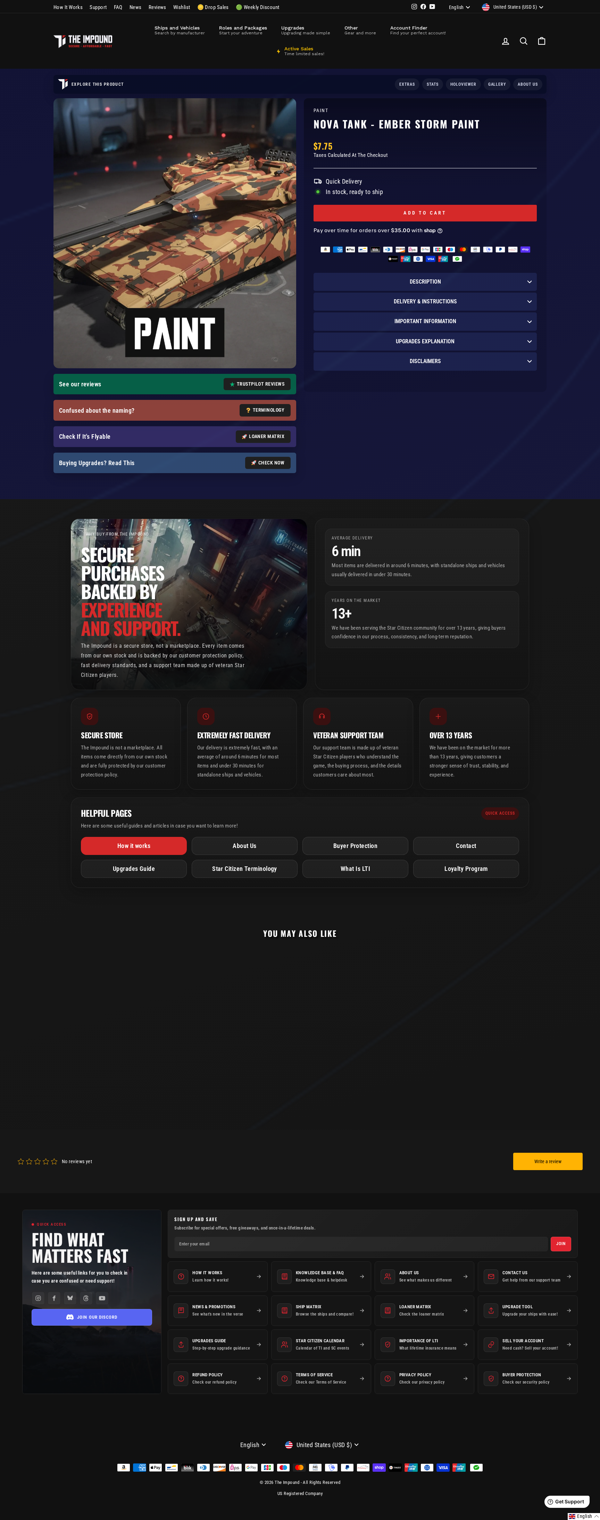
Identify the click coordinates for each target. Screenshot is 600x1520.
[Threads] (86, 1298)
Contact (466, 845)
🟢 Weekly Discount (258, 7)
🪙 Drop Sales (213, 7)
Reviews (157, 7)
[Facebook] (54, 1298)
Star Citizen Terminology (244, 868)
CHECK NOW (271, 462)
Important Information (425, 321)
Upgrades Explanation (425, 341)
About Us (245, 845)
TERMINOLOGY (268, 410)
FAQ (118, 7)
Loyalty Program (466, 868)
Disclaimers (425, 361)
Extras (407, 84)
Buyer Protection (355, 845)
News (136, 7)
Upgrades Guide (134, 868)
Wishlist (181, 7)
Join (561, 1243)
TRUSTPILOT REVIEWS (260, 384)
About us (528, 84)
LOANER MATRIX (266, 436)
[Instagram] (38, 1298)
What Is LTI (355, 868)
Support (98, 7)
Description (425, 281)
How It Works (68, 7)
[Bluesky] (70, 1298)
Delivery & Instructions (425, 301)
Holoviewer (463, 84)
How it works (133, 845)
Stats (433, 84)
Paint (321, 111)
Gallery (497, 84)
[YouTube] (102, 1298)
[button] (584, 1516)
